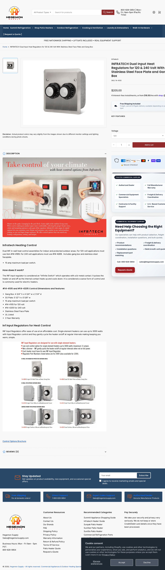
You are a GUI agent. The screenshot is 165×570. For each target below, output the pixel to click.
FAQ (45, 528)
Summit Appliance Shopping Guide (100, 517)
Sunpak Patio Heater (93, 524)
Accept (121, 562)
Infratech (114, 59)
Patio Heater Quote (52, 548)
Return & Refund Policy (54, 541)
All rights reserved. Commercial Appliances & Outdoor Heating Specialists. (55, 566)
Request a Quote (125, 270)
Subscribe (143, 475)
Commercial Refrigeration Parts (98, 535)
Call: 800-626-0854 (125, 262)
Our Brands (48, 524)
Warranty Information (53, 538)
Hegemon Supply (17, 566)
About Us (47, 517)
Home (5, 47)
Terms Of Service (51, 545)
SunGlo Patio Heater (93, 531)
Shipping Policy (50, 531)
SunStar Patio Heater (93, 528)
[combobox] (84, 12)
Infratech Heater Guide (94, 521)
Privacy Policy (108, 555)
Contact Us (48, 521)
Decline (147, 562)
